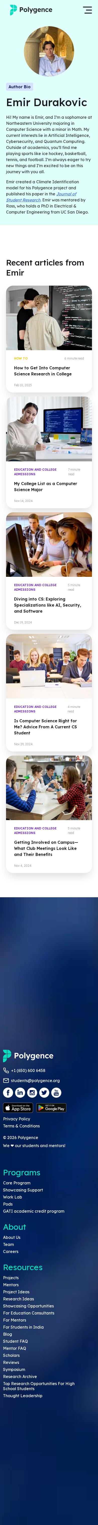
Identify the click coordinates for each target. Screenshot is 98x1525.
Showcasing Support (23, 1189)
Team (8, 1244)
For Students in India (23, 1327)
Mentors (11, 1284)
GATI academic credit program (33, 1211)
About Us (11, 1237)
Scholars (11, 1355)
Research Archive (20, 1376)
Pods (8, 1204)
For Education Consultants (28, 1312)
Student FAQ (15, 1341)
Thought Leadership (22, 1395)
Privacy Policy (16, 1118)
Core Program (16, 1182)
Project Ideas (16, 1291)
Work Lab (12, 1197)
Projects (11, 1277)
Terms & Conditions (21, 1125)
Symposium (14, 1369)
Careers (10, 1251)
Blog (7, 1334)
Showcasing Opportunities (28, 1305)
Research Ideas (18, 1298)
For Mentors (14, 1320)
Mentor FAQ (14, 1348)
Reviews (11, 1362)
